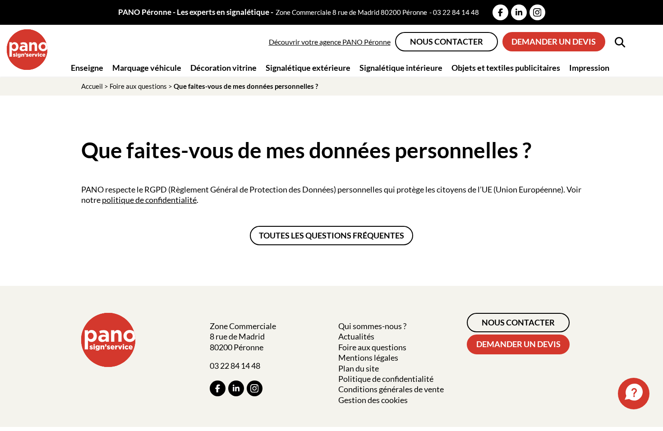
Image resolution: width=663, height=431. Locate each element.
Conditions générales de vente (391, 389)
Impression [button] (589, 68)
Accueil (92, 86)
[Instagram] (537, 12)
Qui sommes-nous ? (372, 326)
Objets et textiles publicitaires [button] (505, 68)
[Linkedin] (519, 12)
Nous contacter (446, 41)
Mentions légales (368, 357)
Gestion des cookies (373, 400)
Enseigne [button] (87, 68)
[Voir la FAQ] (633, 393)
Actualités (356, 336)
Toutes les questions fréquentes (331, 235)
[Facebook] (500, 12)
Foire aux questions (138, 86)
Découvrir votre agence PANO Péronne (330, 41)
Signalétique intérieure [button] (400, 68)
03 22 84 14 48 (456, 12)
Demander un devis (553, 41)
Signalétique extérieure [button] (308, 68)
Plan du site (358, 368)
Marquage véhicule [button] (146, 68)
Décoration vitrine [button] (223, 68)
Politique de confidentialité (385, 379)
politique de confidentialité (149, 200)
